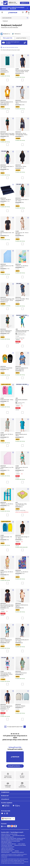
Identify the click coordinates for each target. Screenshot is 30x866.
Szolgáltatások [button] (5, 792)
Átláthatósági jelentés (5, 852)
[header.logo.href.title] (12, 13)
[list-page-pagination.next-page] (25, 727)
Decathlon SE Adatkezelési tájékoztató (8, 843)
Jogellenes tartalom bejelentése (7, 848)
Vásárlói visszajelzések (5, 835)
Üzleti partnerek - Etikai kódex (6, 845)
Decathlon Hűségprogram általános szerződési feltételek (12, 839)
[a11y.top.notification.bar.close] (27, 8)
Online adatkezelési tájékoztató (18, 835)
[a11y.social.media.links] (2, 813)
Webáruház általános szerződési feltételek (9, 834)
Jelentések (17, 850)
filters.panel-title (7, 38)
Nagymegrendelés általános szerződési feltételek (10, 841)
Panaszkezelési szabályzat (6, 842)
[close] (2, 3)
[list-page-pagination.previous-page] (5, 727)
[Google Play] (17, 805)
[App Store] (7, 805)
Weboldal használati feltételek (20, 845)
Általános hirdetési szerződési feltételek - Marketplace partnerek (13, 838)
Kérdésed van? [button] (5, 795)
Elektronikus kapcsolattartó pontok (7, 849)
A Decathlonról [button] (5, 799)
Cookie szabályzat (21, 843)
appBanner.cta (24, 2)
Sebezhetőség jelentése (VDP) (6, 850)
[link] (15, 766)
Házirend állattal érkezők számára (7, 846)
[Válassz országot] (8, 818)
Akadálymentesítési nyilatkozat (18, 852)
